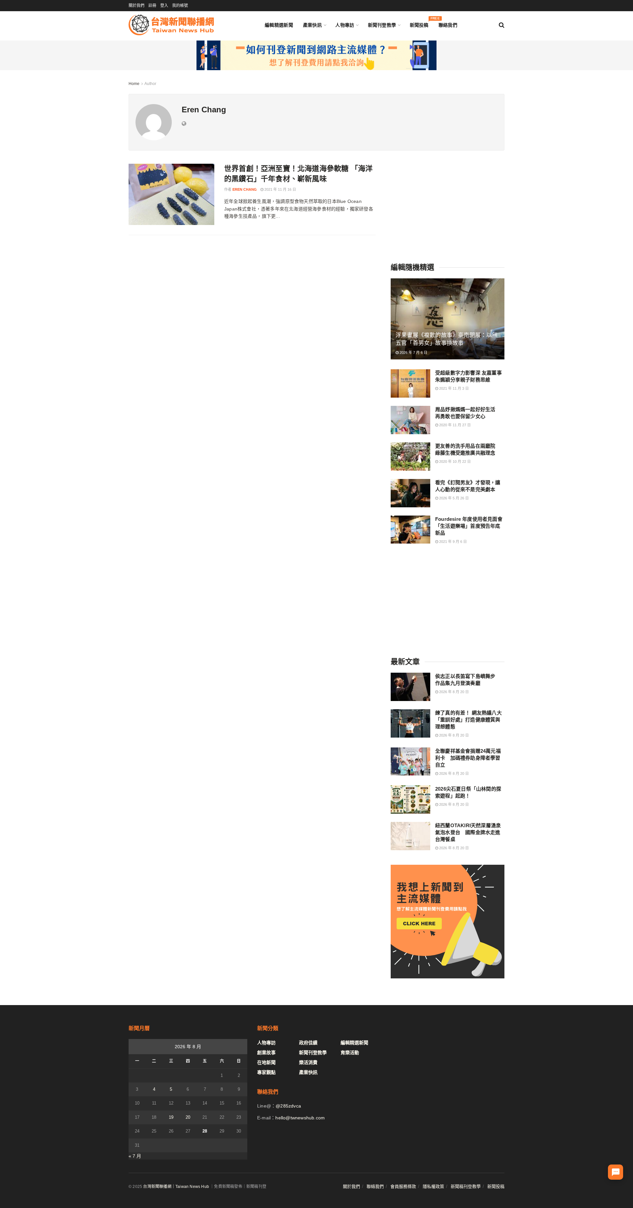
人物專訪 (344, 25)
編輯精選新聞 (279, 25)
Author (150, 83)
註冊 (152, 5)
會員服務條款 (403, 1186)
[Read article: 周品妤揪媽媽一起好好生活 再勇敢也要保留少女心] (410, 420)
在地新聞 (266, 1062)
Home (134, 83)
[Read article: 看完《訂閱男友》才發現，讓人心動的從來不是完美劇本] (410, 493)
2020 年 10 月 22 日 (454, 462)
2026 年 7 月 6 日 (413, 352)
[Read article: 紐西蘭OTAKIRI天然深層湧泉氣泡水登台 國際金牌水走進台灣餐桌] (410, 836)
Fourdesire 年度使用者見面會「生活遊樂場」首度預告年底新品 (468, 526)
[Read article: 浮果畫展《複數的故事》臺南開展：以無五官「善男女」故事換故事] (447, 319)
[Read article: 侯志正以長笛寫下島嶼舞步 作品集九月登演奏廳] (410, 687)
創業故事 (266, 1052)
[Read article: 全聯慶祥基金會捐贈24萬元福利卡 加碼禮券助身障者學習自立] (410, 761)
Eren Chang (244, 189)
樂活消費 (308, 1062)
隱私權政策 (433, 1186)
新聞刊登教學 (382, 25)
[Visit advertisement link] (316, 55)
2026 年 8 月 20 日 (453, 692)
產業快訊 (312, 25)
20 (188, 1117)
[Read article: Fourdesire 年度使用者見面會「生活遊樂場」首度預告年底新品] (410, 530)
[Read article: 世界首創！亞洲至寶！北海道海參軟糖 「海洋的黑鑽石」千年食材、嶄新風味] (171, 194)
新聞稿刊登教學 (466, 1186)
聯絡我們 (447, 25)
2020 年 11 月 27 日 (454, 425)
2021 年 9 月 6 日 (452, 542)
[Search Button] (501, 25)
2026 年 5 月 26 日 (453, 498)
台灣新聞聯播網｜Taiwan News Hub (176, 1186)
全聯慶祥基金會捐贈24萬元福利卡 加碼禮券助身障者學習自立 (468, 758)
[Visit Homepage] (171, 24)
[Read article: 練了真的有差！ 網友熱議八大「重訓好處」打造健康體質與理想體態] (410, 723)
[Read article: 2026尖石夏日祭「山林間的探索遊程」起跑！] (410, 799)
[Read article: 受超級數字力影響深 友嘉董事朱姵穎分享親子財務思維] (410, 383)
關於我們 (136, 5)
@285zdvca (288, 1106)
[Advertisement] (447, 205)
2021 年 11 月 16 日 (279, 189)
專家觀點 (266, 1072)
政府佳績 (308, 1042)
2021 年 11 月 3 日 (453, 388)
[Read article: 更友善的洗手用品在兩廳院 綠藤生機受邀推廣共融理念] (410, 456)
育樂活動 (350, 1052)
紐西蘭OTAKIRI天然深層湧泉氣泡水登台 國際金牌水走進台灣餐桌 (468, 832)
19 (171, 1117)
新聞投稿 (419, 23)
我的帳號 (180, 5)
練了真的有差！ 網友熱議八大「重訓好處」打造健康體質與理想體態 (468, 719)
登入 (164, 5)
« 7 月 (135, 1156)
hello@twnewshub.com (300, 1117)
